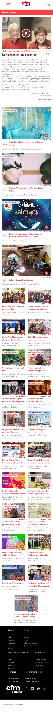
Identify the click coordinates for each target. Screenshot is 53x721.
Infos (9, 637)
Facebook (11, 659)
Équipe (26, 640)
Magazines (11, 640)
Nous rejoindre (13, 681)
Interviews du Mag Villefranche (22, 51)
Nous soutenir (40, 665)
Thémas (10, 649)
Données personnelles (32, 681)
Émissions (11, 646)
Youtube (11, 665)
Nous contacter (13, 678)
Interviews (9, 12)
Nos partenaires (40, 659)
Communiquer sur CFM (42, 662)
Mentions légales (30, 678)
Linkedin (11, 668)
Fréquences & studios (31, 643)
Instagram (11, 662)
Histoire (26, 637)
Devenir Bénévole (29, 646)
